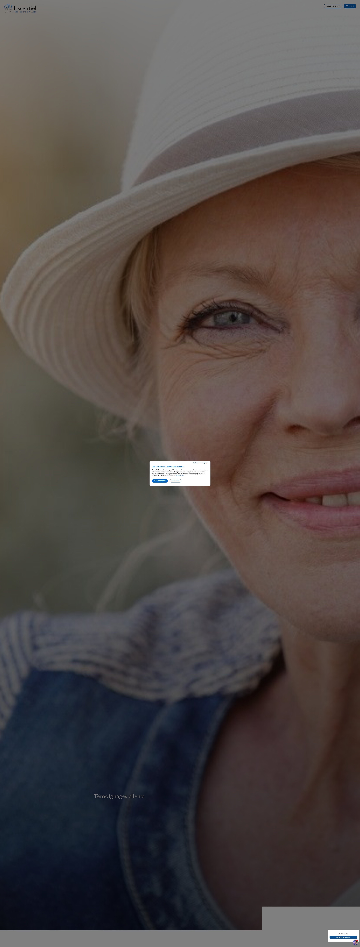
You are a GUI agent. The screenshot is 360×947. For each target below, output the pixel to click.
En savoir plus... (180, 475)
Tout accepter (160, 481)
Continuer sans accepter (200, 463)
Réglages (175, 481)
